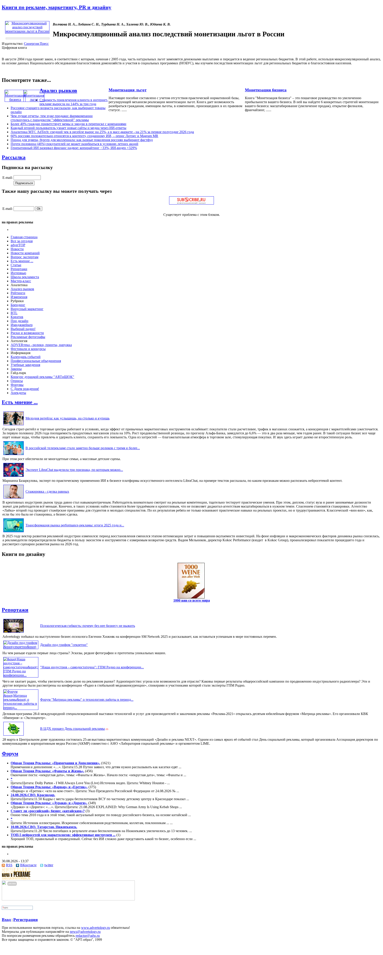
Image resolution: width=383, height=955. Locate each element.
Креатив (17, 317)
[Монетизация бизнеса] (15, 99)
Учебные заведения (25, 365)
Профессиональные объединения (36, 361)
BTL (14, 313)
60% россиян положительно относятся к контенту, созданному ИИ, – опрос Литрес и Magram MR (84, 136)
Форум (10, 753)
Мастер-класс (21, 281)
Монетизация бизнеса (266, 90)
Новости (17, 249)
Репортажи (19, 269)
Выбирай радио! (23, 329)
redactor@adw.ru (88, 935)
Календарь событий (26, 357)
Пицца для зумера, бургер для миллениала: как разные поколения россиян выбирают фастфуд (82, 140)
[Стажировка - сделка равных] (13, 498)
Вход (6, 919)
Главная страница (24, 237)
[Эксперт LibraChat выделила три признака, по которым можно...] (13, 476)
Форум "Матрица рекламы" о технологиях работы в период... (86, 699)
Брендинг (18, 305)
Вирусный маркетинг (27, 309)
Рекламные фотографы (28, 337)
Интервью (18, 273)
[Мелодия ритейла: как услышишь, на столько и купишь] (13, 425)
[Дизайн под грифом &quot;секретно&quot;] (20, 647)
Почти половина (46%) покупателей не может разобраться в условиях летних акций (74, 144)
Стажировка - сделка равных (47, 491)
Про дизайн (19, 321)
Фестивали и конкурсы (28, 349)
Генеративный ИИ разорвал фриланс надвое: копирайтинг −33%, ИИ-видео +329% (74, 148)
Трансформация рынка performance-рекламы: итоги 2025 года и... (74, 525)
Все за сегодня (22, 241)
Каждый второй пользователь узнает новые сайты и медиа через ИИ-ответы (68, 128)
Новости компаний (25, 253)
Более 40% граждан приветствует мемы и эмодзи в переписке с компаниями (68, 124)
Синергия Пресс (36, 43)
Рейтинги (18, 293)
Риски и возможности (27, 333)
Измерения (19, 297)
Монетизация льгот (128, 90)
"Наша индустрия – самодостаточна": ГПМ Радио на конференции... (92, 667)
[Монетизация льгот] (34, 99)
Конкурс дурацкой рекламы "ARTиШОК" (42, 377)
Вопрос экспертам (24, 257)
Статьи (16, 265)
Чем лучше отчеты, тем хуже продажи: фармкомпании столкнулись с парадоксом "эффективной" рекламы (52, 118)
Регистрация (25, 919)
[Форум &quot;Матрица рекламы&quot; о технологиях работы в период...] (20, 707)
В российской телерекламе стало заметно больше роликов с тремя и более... (82, 448)
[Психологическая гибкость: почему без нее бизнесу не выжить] (13, 632)
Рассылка (13, 157)
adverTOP (18, 245)
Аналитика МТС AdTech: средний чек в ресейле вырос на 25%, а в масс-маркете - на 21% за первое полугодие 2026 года (102, 132)
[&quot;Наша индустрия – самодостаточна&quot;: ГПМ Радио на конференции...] (20, 675)
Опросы (17, 381)
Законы (16, 369)
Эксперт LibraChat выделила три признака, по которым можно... (74, 470)
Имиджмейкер (22, 325)
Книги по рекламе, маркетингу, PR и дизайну (56, 7)
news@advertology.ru (85, 931)
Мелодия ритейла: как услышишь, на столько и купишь (67, 418)
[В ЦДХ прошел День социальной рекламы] (13, 735)
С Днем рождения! (25, 389)
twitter (48, 865)
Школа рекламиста (25, 277)
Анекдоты (18, 393)
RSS (9, 865)
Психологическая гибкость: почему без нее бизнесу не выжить (87, 626)
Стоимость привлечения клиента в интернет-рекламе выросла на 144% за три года (73, 102)
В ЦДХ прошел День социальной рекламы (72, 729)
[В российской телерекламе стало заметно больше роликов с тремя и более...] (13, 455)
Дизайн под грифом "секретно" (64, 645)
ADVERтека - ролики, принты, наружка (41, 345)
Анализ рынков (58, 90)
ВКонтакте (28, 865)
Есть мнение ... (22, 261)
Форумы (17, 385)
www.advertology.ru (95, 927)
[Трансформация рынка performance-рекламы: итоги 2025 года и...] (13, 532)
